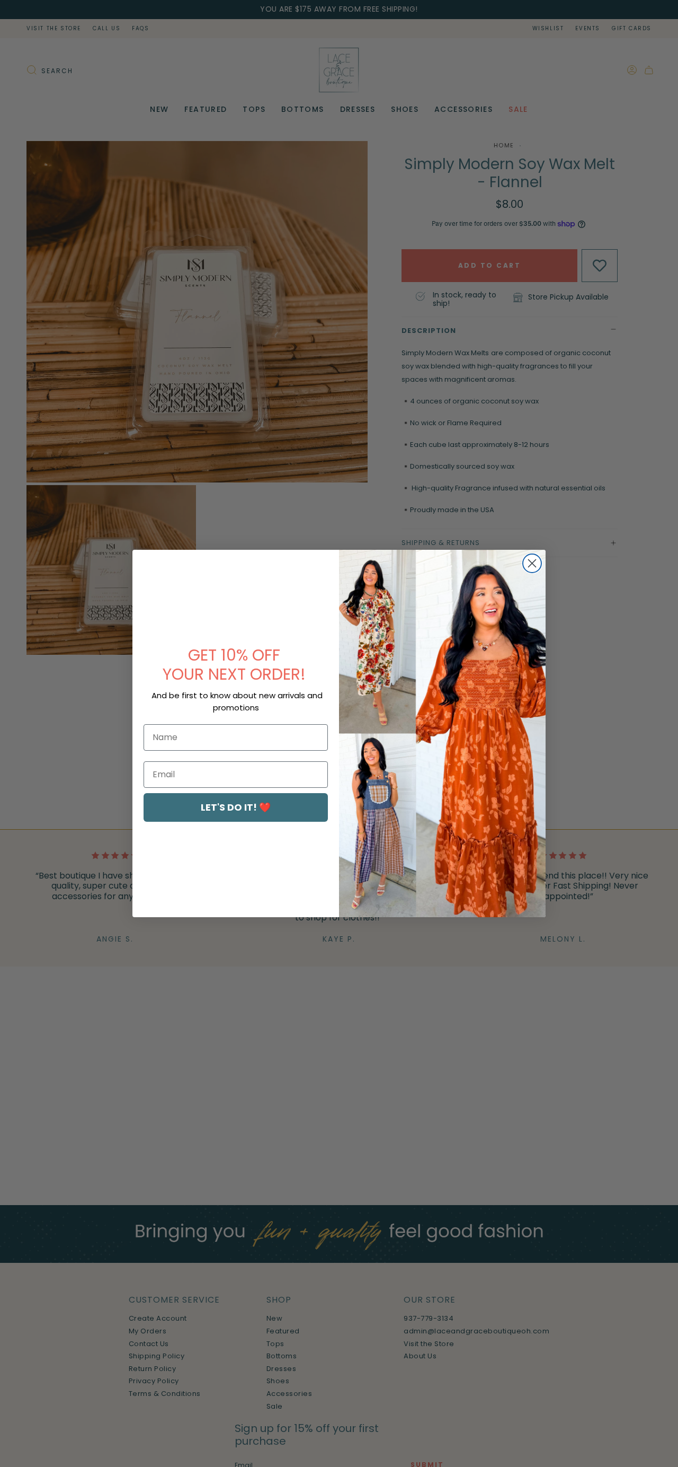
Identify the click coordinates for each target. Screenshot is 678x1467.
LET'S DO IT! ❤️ (236, 807)
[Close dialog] (532, 563)
